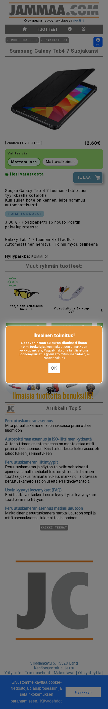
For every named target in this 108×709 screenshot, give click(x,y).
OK (54, 368)
